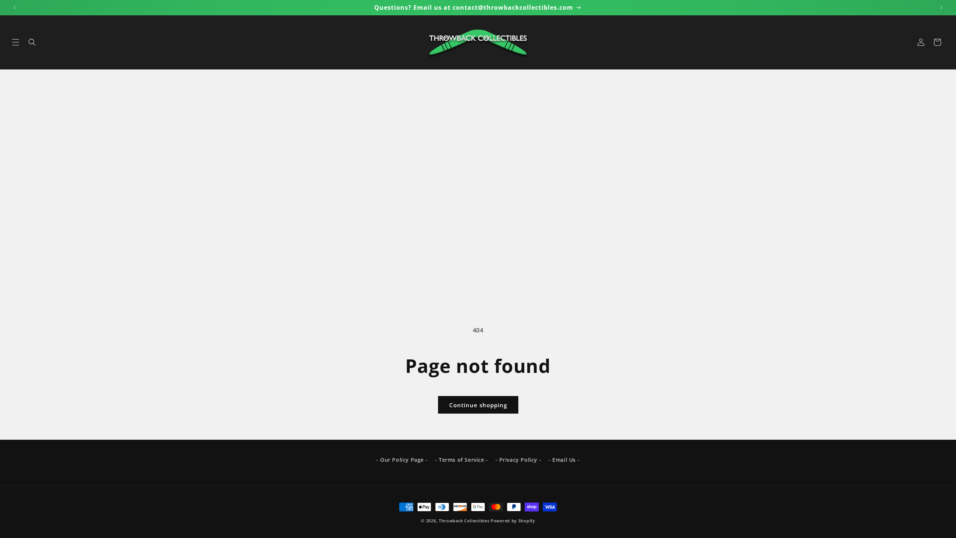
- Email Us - (564, 459)
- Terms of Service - (461, 459)
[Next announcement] (941, 7)
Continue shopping (478, 405)
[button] (15, 42)
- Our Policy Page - (402, 459)
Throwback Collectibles (464, 520)
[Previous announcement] (14, 7)
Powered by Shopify (513, 520)
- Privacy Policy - (518, 459)
